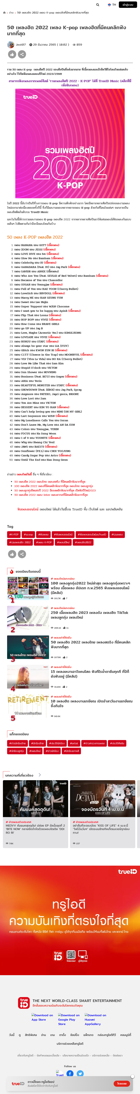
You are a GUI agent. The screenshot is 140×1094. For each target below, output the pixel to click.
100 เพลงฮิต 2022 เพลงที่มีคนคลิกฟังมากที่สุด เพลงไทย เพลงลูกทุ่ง (53, 486)
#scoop (28, 534)
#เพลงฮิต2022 (83, 542)
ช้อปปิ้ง (74, 1035)
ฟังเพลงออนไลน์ (28, 509)
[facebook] (70, 1073)
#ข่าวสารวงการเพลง (94, 743)
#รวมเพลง (117, 534)
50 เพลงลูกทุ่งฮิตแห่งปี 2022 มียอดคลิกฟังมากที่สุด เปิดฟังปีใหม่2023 (55, 490)
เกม (52, 1035)
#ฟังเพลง (43, 534)
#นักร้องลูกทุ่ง (16, 751)
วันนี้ (11, 1035)
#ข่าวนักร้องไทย (17, 743)
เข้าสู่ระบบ (128, 5)
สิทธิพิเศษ (31, 1035)
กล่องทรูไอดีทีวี (107, 1035)
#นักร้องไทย (37, 743)
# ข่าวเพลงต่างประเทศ (18, 822)
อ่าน (11, 13)
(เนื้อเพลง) (53, 245)
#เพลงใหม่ (34, 751)
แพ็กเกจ (88, 1035)
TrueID (10, 5)
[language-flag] (109, 4)
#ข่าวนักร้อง (52, 751)
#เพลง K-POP (44, 542)
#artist (74, 743)
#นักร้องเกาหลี (71, 751)
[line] (59, 1073)
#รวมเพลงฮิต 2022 (20, 542)
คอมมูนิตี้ (125, 1035)
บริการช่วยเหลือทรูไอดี (70, 1043)
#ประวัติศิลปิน (117, 743)
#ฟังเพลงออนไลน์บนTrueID (92, 534)
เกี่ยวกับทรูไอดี (25, 1055)
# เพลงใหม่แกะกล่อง (63, 578)
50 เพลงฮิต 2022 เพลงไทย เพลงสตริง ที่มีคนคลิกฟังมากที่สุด (49, 481)
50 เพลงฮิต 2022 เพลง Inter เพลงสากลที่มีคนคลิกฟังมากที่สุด (51, 495)
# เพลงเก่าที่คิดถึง (61, 637)
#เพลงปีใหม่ (63, 542)
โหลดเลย (122, 1084)
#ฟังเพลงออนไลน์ (63, 534)
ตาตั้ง (62, 1035)
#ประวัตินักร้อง (57, 743)
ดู (20, 1035)
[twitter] (80, 1073)
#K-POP (13, 534)
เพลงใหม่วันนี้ (24, 474)
